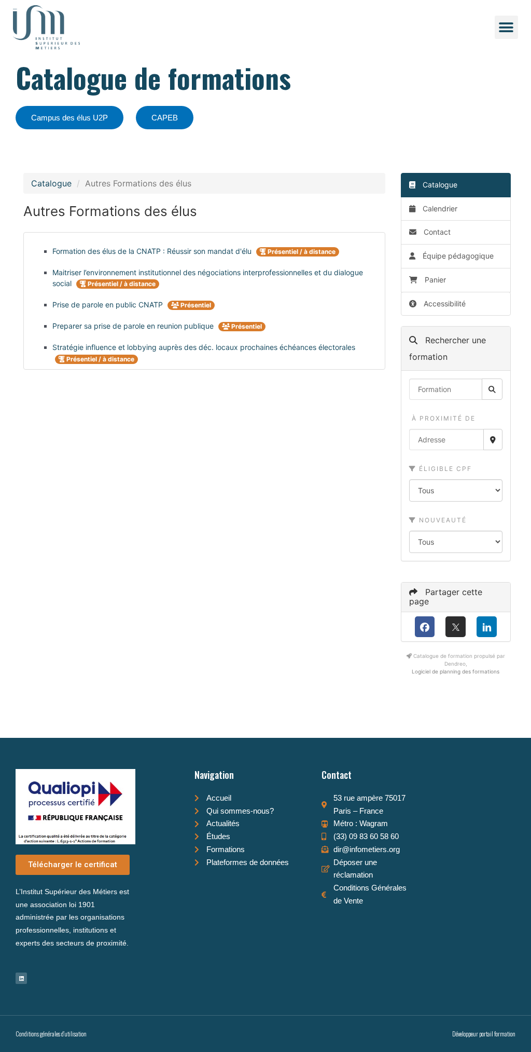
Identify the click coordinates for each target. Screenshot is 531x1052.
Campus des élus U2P (69, 117)
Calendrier (439, 208)
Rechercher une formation (447, 348)
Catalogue (51, 183)
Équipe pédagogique (457, 255)
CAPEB (164, 117)
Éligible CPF (444, 469)
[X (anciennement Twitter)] (455, 627)
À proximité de (442, 418)
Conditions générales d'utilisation (51, 1033)
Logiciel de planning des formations (455, 671)
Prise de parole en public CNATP (108, 304)
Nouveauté (441, 520)
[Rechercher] (492, 389)
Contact (436, 231)
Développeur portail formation (483, 1033)
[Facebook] (425, 627)
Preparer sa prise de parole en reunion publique (134, 325)
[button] (506, 27)
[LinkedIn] (487, 627)
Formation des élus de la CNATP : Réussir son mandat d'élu (153, 251)
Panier (435, 279)
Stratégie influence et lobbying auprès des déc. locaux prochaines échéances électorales (203, 347)
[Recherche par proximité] (492, 439)
